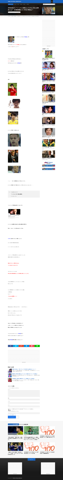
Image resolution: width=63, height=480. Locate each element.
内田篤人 (24, 4)
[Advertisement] (24, 26)
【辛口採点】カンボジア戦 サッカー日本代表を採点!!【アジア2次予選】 (31, 453)
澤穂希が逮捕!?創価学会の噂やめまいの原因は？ (48, 92)
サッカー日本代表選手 (45, 71)
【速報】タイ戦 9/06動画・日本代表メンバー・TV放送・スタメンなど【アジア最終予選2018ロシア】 (15, 453)
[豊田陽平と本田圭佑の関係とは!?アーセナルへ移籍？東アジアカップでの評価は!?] (10, 375)
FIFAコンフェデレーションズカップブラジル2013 (48, 148)
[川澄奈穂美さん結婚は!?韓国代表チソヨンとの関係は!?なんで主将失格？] (10, 380)
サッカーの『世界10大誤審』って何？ (47, 147)
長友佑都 (15, 4)
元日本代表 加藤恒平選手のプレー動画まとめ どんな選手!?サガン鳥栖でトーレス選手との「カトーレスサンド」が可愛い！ (31, 438)
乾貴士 (18, 4)
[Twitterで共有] (16, 346)
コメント (9, 389)
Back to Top (31, 459)
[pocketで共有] (31, 346)
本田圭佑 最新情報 (45, 159)
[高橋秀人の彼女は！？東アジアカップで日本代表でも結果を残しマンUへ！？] (10, 370)
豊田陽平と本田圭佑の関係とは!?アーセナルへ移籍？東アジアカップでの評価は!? (24, 373)
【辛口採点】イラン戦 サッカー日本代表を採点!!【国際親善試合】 (47, 453)
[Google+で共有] (21, 346)
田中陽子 (44, 104)
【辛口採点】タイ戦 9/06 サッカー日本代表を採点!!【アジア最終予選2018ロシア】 (47, 437)
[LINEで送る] (37, 346)
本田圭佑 (21, 4)
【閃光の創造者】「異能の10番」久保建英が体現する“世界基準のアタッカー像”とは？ (15, 438)
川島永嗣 (52, 71)
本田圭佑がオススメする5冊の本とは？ (47, 158)
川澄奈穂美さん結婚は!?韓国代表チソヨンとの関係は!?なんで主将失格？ (23, 378)
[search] (54, 4)
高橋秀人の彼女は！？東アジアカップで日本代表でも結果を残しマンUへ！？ (24, 369)
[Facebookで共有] (10, 346)
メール (9, 401)
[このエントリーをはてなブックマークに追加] (26, 346)
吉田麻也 (27, 4)
